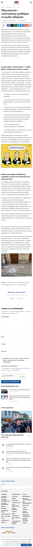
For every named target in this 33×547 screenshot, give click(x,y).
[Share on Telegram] (19, 25)
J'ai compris (26, 545)
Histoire (14, 511)
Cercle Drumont (5, 514)
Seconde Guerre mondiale (25, 519)
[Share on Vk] (23, 25)
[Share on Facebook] (8, 25)
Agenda (3, 506)
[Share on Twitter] (12, 25)
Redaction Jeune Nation (9, 20)
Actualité (8, 7)
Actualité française (16, 7)
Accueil (3, 7)
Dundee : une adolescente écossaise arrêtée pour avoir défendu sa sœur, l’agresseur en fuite (18, 460)
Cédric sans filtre (4, 511)
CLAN (2, 518)
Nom (3, 337)
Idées (13, 513)
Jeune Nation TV (16, 518)
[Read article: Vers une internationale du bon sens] (4, 391)
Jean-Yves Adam (21, 284)
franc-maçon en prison (23, 282)
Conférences (5, 520)
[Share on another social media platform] (30, 25)
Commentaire (5, 316)
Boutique (3, 508)
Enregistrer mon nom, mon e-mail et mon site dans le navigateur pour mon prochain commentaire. (16, 360)
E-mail (3, 344)
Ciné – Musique (5, 516)
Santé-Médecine (25, 512)
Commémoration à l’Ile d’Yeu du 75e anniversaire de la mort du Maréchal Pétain (20, 397)
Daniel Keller (11, 282)
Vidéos (25, 522)
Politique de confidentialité (9, 366)
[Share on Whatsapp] (15, 25)
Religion (25, 509)
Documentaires (16, 494)
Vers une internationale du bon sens (19, 389)
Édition (14, 498)
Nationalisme (26, 496)
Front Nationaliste (15, 505)
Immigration (15, 515)
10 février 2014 (22, 20)
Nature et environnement (27, 499)
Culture (3, 522)
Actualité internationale (5, 500)
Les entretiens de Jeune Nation (16, 522)
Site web (3, 351)
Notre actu (26, 505)
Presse (25, 507)
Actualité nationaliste (4, 503)
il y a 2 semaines (14, 391)
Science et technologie (26, 515)
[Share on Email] (27, 25)
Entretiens (15, 500)
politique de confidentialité (12, 370)
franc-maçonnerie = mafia (8, 284)
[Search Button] (31, 2)
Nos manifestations (27, 502)
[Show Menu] (2, 2)
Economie (15, 496)
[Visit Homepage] (16, 2)
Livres (24, 494)
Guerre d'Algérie (14, 508)
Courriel (3, 484)
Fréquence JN (16, 502)
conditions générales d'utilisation (19, 368)
